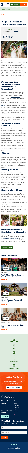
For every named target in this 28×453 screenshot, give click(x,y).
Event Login (5, 416)
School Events (4, 408)
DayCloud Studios (16, 448)
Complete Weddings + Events (15, 447)
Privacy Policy (21, 449)
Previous (5, 247)
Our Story (16, 403)
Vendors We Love (19, 414)
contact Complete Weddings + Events (9, 238)
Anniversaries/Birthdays (6, 410)
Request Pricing (15, 4)
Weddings (3, 403)
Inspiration (7, 7)
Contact (16, 412)
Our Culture (16, 405)
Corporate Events (5, 406)
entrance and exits (15, 97)
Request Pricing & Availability (14, 387)
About (16, 401)
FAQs (15, 409)
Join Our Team (17, 407)
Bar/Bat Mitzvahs (5, 412)
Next (10, 247)
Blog (2, 7)
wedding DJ (4, 105)
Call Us (24, 4)
